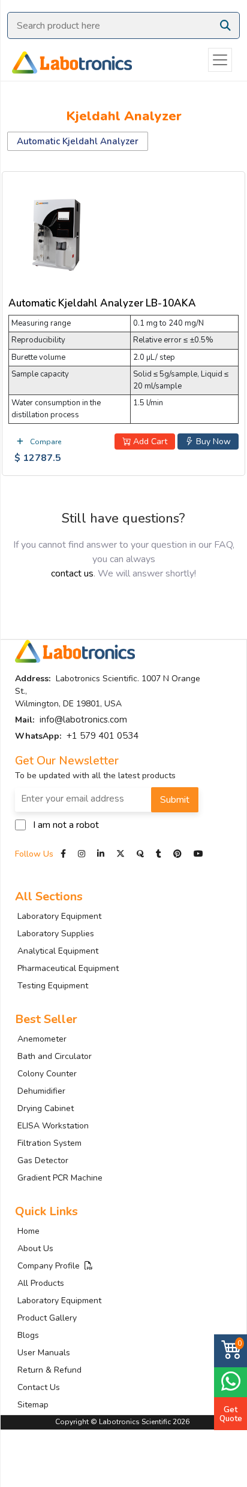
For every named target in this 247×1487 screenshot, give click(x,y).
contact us (72, 573)
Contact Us (38, 1387)
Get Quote (230, 1414)
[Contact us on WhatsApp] (230, 1380)
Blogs (28, 1335)
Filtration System (49, 1143)
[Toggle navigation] (220, 60)
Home (28, 1231)
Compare (44, 442)
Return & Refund (49, 1370)
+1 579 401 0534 (102, 736)
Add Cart (149, 441)
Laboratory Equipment (59, 916)
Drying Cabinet (45, 1108)
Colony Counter (47, 1073)
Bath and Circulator (54, 1056)
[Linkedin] (100, 854)
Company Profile (51, 1265)
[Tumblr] (159, 854)
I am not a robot (66, 824)
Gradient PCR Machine (60, 1177)
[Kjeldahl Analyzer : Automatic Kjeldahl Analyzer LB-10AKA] (56, 232)
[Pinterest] (178, 854)
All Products (40, 1283)
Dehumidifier (41, 1091)
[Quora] (141, 854)
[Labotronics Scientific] (66, 59)
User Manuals (43, 1352)
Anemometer (42, 1039)
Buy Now (212, 441)
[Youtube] (198, 854)
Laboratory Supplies (55, 933)
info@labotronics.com (83, 720)
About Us (35, 1248)
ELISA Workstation (53, 1125)
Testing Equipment (52, 985)
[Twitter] (120, 854)
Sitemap (33, 1404)
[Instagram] (81, 854)
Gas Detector (42, 1160)
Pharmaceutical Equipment (68, 968)
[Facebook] (64, 854)
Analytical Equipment (57, 951)
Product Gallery (47, 1318)
